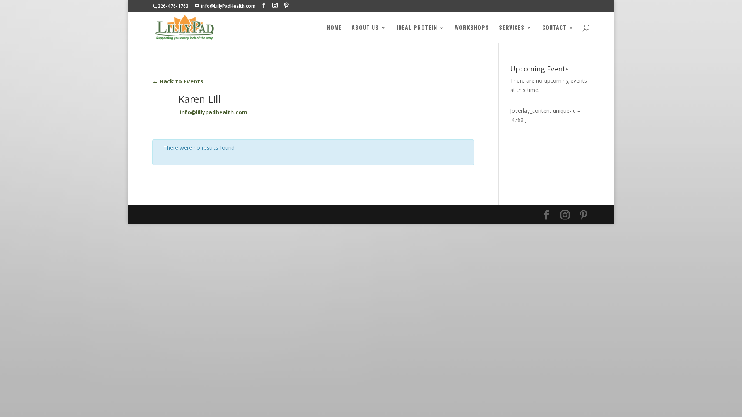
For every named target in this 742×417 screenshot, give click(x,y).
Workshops (472, 28)
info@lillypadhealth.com (213, 112)
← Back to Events (177, 81)
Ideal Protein (417, 28)
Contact (554, 28)
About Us (365, 28)
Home (334, 28)
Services (511, 28)
